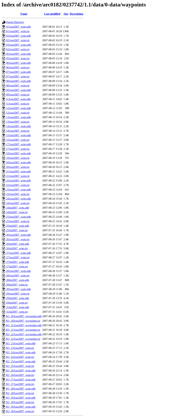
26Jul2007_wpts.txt (17, 248)
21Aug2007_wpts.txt (17, 176)
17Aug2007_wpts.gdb (18, 144)
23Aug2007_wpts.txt (17, 194)
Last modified (52, 13)
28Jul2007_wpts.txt (17, 284)
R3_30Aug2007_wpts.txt (20, 411)
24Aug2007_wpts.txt (17, 203)
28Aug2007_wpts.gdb (18, 271)
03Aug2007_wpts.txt (17, 49)
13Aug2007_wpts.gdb (18, 117)
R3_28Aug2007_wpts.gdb (20, 388)
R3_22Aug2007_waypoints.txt (23, 338)
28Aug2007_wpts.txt (17, 275)
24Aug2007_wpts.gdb (18, 198)
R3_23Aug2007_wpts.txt (20, 347)
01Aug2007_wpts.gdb (18, 26)
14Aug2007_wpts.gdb (18, 126)
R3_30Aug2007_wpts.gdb (20, 406)
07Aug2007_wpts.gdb (18, 71)
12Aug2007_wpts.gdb (18, 108)
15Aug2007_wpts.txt (17, 139)
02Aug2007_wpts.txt (17, 40)
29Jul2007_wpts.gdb (17, 298)
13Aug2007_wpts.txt (17, 121)
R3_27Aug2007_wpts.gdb (20, 379)
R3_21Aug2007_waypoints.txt (23, 329)
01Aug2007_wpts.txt (17, 31)
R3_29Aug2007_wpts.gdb (20, 397)
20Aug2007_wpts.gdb (18, 162)
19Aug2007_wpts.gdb (18, 153)
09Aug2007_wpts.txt (17, 94)
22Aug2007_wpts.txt (17, 185)
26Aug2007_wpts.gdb (18, 234)
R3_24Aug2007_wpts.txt (20, 356)
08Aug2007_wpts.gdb (18, 81)
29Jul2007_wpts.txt (17, 302)
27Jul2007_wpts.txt (17, 266)
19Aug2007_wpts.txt (17, 157)
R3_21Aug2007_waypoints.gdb (24, 325)
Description (76, 13)
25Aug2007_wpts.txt (17, 221)
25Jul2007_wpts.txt (17, 230)
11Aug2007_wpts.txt (17, 103)
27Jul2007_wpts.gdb (17, 261)
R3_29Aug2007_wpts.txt (20, 402)
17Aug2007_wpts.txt (17, 148)
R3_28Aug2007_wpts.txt (20, 393)
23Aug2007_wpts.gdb (18, 189)
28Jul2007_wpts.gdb (17, 280)
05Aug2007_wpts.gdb (18, 53)
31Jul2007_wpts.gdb (17, 307)
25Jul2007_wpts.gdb (17, 225)
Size (66, 13)
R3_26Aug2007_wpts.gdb (20, 370)
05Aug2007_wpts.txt (17, 58)
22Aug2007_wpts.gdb (18, 180)
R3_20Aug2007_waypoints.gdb (24, 316)
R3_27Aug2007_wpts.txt (20, 384)
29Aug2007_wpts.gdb (18, 289)
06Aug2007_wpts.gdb (18, 62)
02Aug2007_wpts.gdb (18, 35)
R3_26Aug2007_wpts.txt (20, 375)
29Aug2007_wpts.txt (17, 293)
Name (23, 13)
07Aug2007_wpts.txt (17, 76)
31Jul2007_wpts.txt (17, 311)
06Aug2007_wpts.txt (17, 67)
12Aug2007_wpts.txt (17, 112)
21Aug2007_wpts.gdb (18, 171)
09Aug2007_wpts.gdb (18, 90)
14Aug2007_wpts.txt (17, 130)
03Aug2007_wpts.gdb (18, 44)
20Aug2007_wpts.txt (17, 166)
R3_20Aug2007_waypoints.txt (23, 320)
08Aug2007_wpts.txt (17, 85)
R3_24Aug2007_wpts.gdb (20, 352)
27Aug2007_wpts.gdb (18, 252)
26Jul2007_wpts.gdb (17, 243)
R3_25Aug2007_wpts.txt (20, 366)
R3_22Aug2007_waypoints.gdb (24, 334)
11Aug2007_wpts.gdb (18, 99)
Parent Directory (15, 22)
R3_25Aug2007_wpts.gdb (20, 361)
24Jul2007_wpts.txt (17, 212)
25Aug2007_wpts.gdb (18, 216)
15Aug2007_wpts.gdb (18, 135)
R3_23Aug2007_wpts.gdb (20, 343)
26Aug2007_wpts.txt (17, 239)
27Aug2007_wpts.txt (17, 257)
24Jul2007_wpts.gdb (17, 207)
